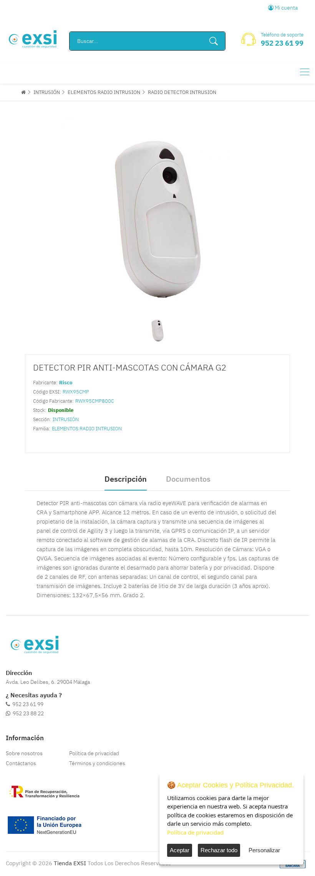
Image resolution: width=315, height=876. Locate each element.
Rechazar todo (219, 850)
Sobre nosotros (24, 753)
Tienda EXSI (70, 863)
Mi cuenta (286, 7)
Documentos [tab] (188, 479)
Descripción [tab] (125, 479)
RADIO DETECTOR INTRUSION (182, 92)
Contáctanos (21, 763)
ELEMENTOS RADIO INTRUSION (104, 92)
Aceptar (179, 850)
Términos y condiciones (97, 763)
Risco (65, 382)
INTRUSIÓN (46, 92)
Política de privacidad (94, 753)
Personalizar (264, 850)
